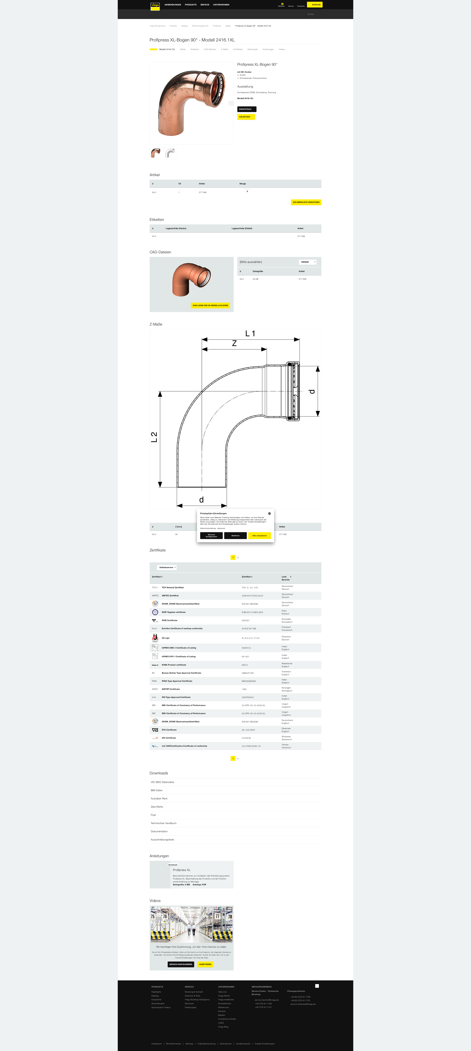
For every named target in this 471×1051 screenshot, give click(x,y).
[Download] (280, 279)
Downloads (253, 49)
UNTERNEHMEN (226, 987)
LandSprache (286, 578)
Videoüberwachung (206, 1043)
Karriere (222, 1011)
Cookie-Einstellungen (265, 1043)
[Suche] (319, 14)
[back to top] (317, 986)
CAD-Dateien (210, 49)
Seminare (189, 1003)
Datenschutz (226, 1043)
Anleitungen (268, 49)
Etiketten (195, 49)
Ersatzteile (156, 999)
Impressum (156, 1043)
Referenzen (223, 1007)
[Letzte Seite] (259, 557)
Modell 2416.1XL (167, 49)
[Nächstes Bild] (231, 103)
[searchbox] (233, 14)
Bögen (228, 26)
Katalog (184, 26)
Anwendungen (158, 1003)
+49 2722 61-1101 (263, 1007)
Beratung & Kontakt (194, 992)
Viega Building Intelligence (197, 999)
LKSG (221, 1023)
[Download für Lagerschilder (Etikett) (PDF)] (254, 228)
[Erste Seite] (212, 557)
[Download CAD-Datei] (279, 271)
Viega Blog (223, 1027)
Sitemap (189, 1043)
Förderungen (190, 1007)
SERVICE (189, 987)
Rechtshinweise (173, 1043)
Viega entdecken (226, 999)
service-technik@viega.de (267, 1000)
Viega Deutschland (157, 26)
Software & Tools (192, 995)
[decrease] (241, 192)
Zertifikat (156, 576)
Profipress (217, 26)
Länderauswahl (243, 1043)
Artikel (183, 49)
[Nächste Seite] (253, 557)
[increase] (253, 192)
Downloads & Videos (160, 1007)
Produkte (173, 26)
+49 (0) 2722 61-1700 (300, 997)
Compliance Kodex (227, 1019)
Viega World (223, 995)
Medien (221, 1015)
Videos (282, 49)
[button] (235, 782)
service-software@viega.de (303, 1004)
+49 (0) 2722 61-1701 (300, 1000)
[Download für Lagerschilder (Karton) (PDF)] (188, 228)
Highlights (156, 992)
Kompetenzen (224, 1003)
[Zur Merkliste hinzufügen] (319, 40)
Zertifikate (238, 49)
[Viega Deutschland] (155, 4)
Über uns (222, 992)
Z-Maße (224, 49)
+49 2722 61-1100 (263, 1003)
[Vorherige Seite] (217, 557)
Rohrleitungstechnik (200, 26)
